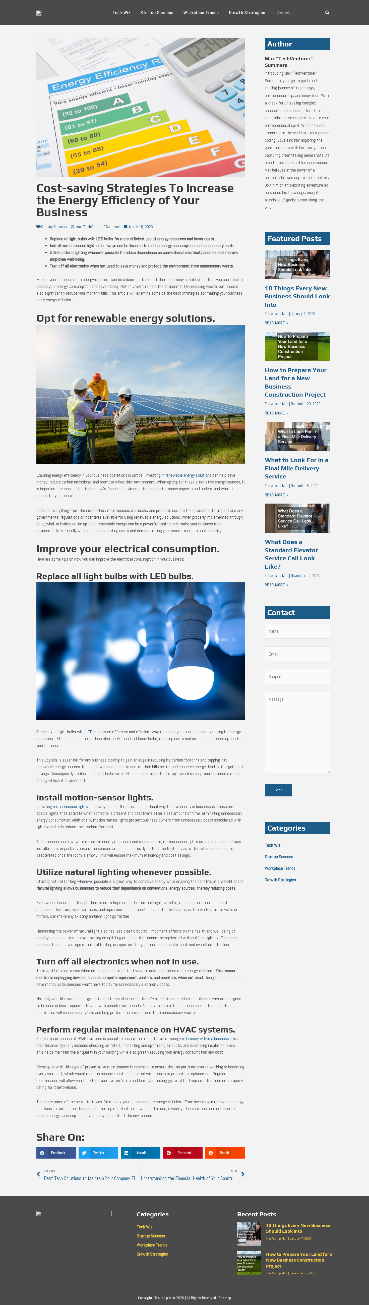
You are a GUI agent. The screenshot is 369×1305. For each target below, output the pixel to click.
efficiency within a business (205, 1038)
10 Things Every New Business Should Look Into (297, 296)
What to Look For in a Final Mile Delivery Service (297, 468)
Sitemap (225, 1297)
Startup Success (157, 12)
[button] (56, 1153)
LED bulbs (94, 732)
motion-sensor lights (70, 806)
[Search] (327, 13)
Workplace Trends (201, 12)
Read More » (277, 322)
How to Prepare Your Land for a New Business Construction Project (299, 1260)
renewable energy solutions (188, 475)
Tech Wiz (122, 12)
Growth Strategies (247, 12)
